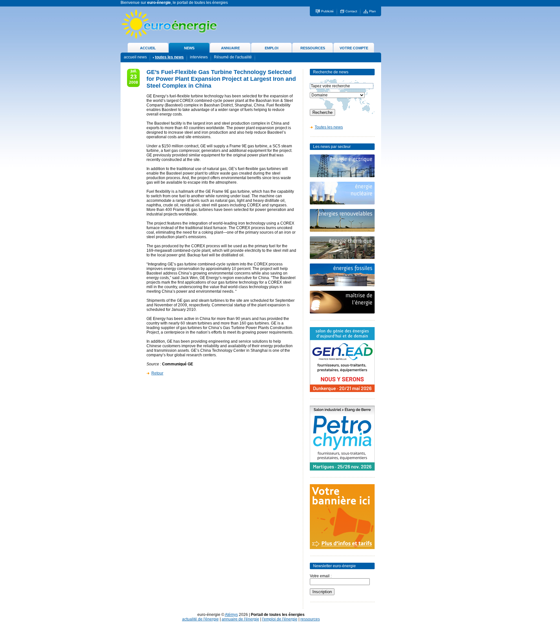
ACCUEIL (148, 48)
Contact (351, 11)
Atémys (231, 614)
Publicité (327, 11)
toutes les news (169, 57)
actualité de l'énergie (200, 619)
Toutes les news (329, 127)
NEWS (189, 48)
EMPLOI (271, 48)
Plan (372, 11)
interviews (199, 57)
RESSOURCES (312, 48)
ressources (310, 619)
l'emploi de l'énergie (280, 619)
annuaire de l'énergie (240, 619)
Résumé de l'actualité (233, 57)
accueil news (135, 57)
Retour (157, 373)
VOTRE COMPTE (354, 48)
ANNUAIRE (230, 48)
